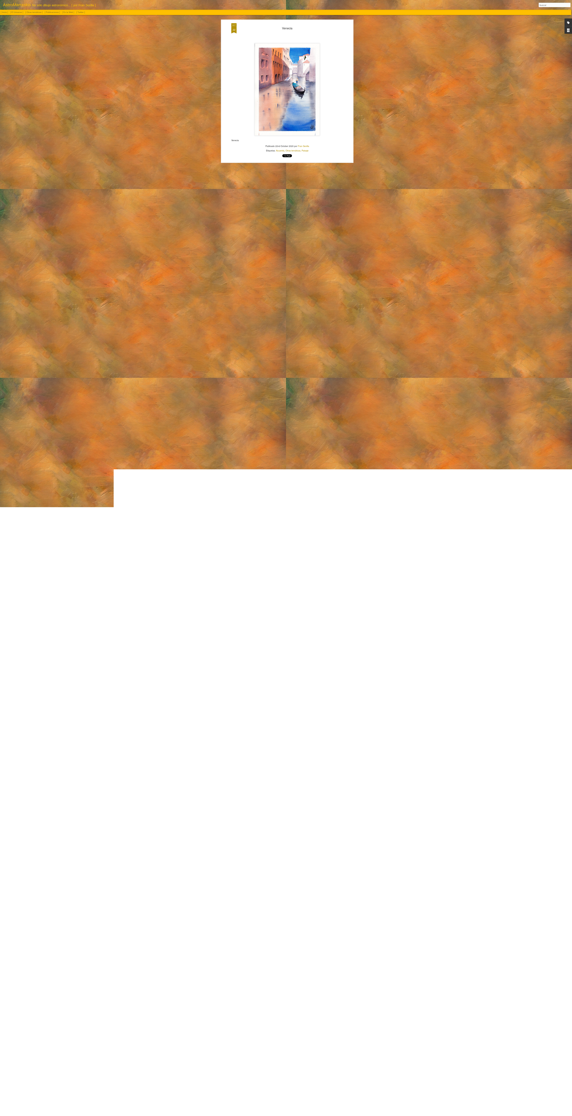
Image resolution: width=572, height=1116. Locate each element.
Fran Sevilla (303, 146)
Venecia (287, 28)
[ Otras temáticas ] (34, 12)
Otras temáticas (293, 150)
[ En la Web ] (68, 12)
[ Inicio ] (4, 12)
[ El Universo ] (16, 12)
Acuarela (280, 150)
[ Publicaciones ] (52, 12)
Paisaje (305, 150)
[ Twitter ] (80, 12)
